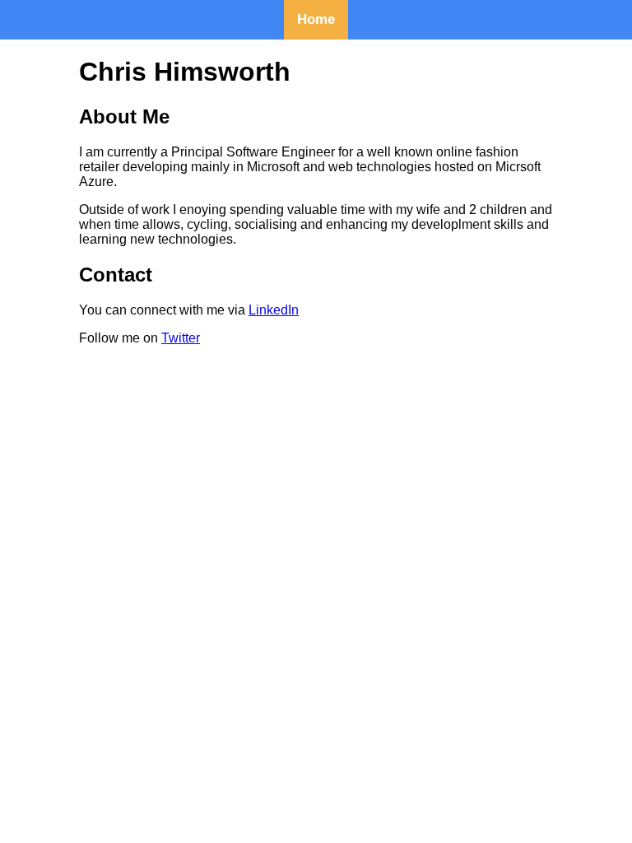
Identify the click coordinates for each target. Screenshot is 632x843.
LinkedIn (274, 310)
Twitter (180, 338)
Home (316, 19)
